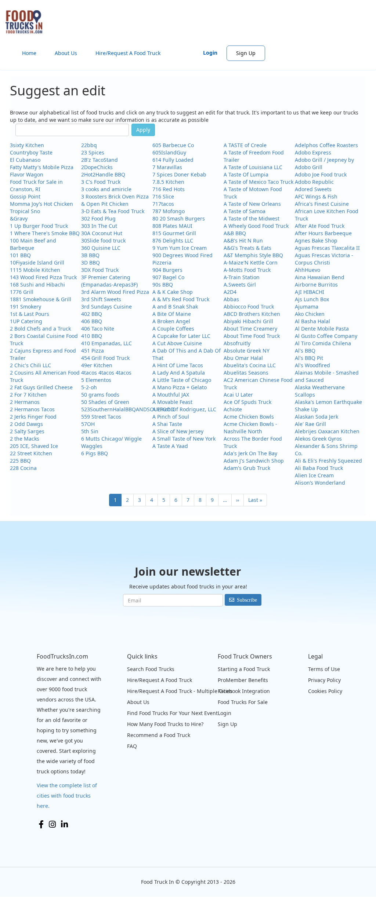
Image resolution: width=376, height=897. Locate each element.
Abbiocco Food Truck (249, 306)
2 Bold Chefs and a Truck (40, 328)
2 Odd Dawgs (26, 423)
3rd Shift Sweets (101, 299)
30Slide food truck (103, 240)
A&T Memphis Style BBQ (253, 255)
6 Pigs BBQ (94, 453)
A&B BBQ (235, 233)
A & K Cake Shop (172, 291)
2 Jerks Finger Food (33, 416)
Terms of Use (324, 669)
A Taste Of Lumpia (246, 174)
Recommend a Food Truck (158, 735)
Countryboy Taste (31, 152)
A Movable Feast (172, 401)
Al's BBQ (305, 350)
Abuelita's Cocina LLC (250, 365)
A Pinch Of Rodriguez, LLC (184, 409)
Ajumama (306, 306)
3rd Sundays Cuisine (106, 306)
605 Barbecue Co (173, 145)
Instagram (52, 824)
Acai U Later (238, 394)
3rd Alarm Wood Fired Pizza (115, 291)
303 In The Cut (99, 225)
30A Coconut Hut (101, 233)
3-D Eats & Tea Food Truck (112, 211)
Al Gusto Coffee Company (326, 335)
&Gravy (19, 218)
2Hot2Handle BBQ (103, 174)
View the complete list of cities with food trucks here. (67, 795)
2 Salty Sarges (27, 431)
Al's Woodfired (312, 365)
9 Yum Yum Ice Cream (179, 247)
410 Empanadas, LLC (106, 343)
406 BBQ (91, 321)
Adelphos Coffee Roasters (326, 145)
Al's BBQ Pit (309, 357)
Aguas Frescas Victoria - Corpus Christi (324, 259)
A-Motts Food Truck (247, 269)
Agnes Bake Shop (316, 240)
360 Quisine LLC (100, 247)
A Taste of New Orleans (252, 203)
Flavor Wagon (26, 174)
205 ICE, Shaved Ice (34, 445)
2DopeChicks (97, 167)
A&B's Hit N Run (243, 240)
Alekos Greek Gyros (318, 438)
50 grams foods (100, 394)
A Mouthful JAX (170, 394)
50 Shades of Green (105, 401)
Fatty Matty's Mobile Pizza (41, 167)
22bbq (89, 145)
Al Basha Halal (312, 321)
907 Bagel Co (168, 277)
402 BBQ (91, 313)
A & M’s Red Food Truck (180, 299)
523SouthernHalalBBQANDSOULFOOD (127, 409)
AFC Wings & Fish (316, 196)
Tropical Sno (25, 211)
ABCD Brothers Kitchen (252, 313)
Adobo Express (313, 152)
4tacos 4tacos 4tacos (106, 372)
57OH (88, 423)
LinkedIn (64, 824)
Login (210, 52)
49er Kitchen (96, 365)
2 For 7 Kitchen (28, 394)
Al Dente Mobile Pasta (322, 328)
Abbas (231, 299)
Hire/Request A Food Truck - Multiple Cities (179, 691)
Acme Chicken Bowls (249, 416)
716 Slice (163, 196)
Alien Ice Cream (314, 475)
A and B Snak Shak (175, 306)
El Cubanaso (25, 159)
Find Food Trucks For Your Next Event (172, 713)
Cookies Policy (325, 691)
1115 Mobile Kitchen (35, 269)
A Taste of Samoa (244, 211)
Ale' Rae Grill (310, 423)
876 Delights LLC (172, 240)
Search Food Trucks (150, 669)
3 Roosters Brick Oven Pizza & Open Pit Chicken (115, 200)
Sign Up (246, 53)
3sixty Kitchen (27, 145)
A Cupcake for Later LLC (181, 335)
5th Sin (89, 431)
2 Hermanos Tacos (32, 409)
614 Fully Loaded (173, 159)
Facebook (41, 824)
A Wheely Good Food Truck (256, 225)
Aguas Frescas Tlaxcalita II (327, 247)
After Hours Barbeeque (323, 233)
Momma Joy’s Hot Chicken (41, 203)
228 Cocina (23, 467)
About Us (66, 53)
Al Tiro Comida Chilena (323, 343)
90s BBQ (162, 284)
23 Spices (92, 152)
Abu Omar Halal (243, 357)
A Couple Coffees (173, 328)
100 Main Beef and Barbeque (33, 244)
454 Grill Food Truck (105, 357)
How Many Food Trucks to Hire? (165, 724)
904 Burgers (167, 269)
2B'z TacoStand (99, 159)
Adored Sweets (313, 189)
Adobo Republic (314, 181)
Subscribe (247, 599)
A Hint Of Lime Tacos (177, 365)
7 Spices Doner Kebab (179, 174)
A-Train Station (242, 277)
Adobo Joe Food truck (321, 174)
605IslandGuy (169, 152)
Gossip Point (25, 196)
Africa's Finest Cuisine (322, 203)
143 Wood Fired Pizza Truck (43, 277)
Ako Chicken (310, 313)
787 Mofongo (168, 211)
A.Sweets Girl (240, 284)
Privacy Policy (324, 680)
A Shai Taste (167, 423)
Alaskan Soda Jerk (316, 416)
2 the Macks (24, 438)
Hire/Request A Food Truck (127, 53)
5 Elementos (96, 379)
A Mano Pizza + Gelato (179, 387)
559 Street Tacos (101, 416)
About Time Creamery (250, 328)
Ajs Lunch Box (312, 299)
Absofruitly (237, 343)
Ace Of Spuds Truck (247, 401)
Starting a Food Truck (244, 669)
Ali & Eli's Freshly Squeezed (328, 460)
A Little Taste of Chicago (181, 379)
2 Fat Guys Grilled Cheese (41, 387)
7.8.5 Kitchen (168, 181)
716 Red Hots (168, 189)
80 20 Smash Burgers (178, 218)
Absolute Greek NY (247, 350)
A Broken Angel (171, 321)
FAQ (132, 746)
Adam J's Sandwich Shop (254, 460)
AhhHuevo (307, 269)
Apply (143, 129)
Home (29, 53)
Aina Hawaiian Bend (319, 277)
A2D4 (230, 291)
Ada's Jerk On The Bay (250, 453)
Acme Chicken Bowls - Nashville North (250, 427)
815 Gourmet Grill (174, 233)
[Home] (27, 21)
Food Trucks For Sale (243, 702)
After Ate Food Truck (319, 225)
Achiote (233, 409)
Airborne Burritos (316, 284)
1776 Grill (21, 291)
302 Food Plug (98, 218)
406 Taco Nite (97, 328)
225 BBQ (20, 460)
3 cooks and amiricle (106, 189)
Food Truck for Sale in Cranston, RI (36, 185)
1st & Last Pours (29, 313)
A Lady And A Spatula (178, 372)
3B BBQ (90, 255)
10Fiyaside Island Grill (37, 262)
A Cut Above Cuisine (177, 343)
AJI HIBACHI (309, 291)
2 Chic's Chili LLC (30, 365)
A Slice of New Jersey (177, 431)
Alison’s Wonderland (320, 482)
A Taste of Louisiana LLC (253, 167)
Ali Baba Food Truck (319, 467)
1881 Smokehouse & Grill (40, 299)
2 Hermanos (25, 401)
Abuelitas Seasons (246, 372)
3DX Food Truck (100, 269)
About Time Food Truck (252, 335)
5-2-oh (89, 387)
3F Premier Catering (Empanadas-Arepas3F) (109, 281)
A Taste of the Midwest (251, 218)
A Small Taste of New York (184, 438)
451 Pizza (92, 350)
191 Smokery (25, 306)
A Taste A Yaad (170, 445)
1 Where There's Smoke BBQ (45, 233)
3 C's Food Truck (100, 181)
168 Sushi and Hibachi (37, 284)
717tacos (163, 203)
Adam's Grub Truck (247, 467)
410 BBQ (91, 335)
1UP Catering (26, 321)
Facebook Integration (244, 691)
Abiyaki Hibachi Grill (248, 321)
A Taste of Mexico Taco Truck (258, 181)
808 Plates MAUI (172, 225)
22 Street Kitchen (31, 453)
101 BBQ (20, 255)
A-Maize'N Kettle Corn (251, 262)
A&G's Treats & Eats (247, 247)
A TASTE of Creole (245, 145)
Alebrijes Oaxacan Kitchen (327, 431)
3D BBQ (90, 262)
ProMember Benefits (243, 680)
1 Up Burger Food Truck (39, 225)
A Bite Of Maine (171, 313)
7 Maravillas (167, 167)
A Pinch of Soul (170, 416)
